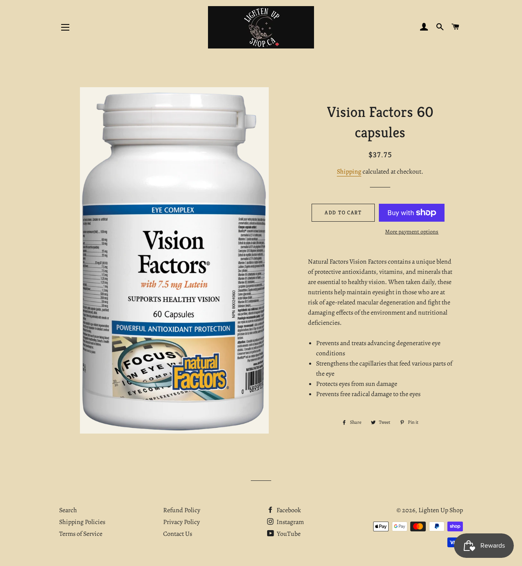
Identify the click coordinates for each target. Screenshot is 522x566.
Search (68, 510)
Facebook (288, 510)
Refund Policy (181, 510)
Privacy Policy (181, 522)
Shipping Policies (82, 522)
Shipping (349, 171)
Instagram (289, 522)
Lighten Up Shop (440, 510)
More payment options (411, 232)
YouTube (288, 533)
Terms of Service (80, 533)
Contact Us (177, 533)
